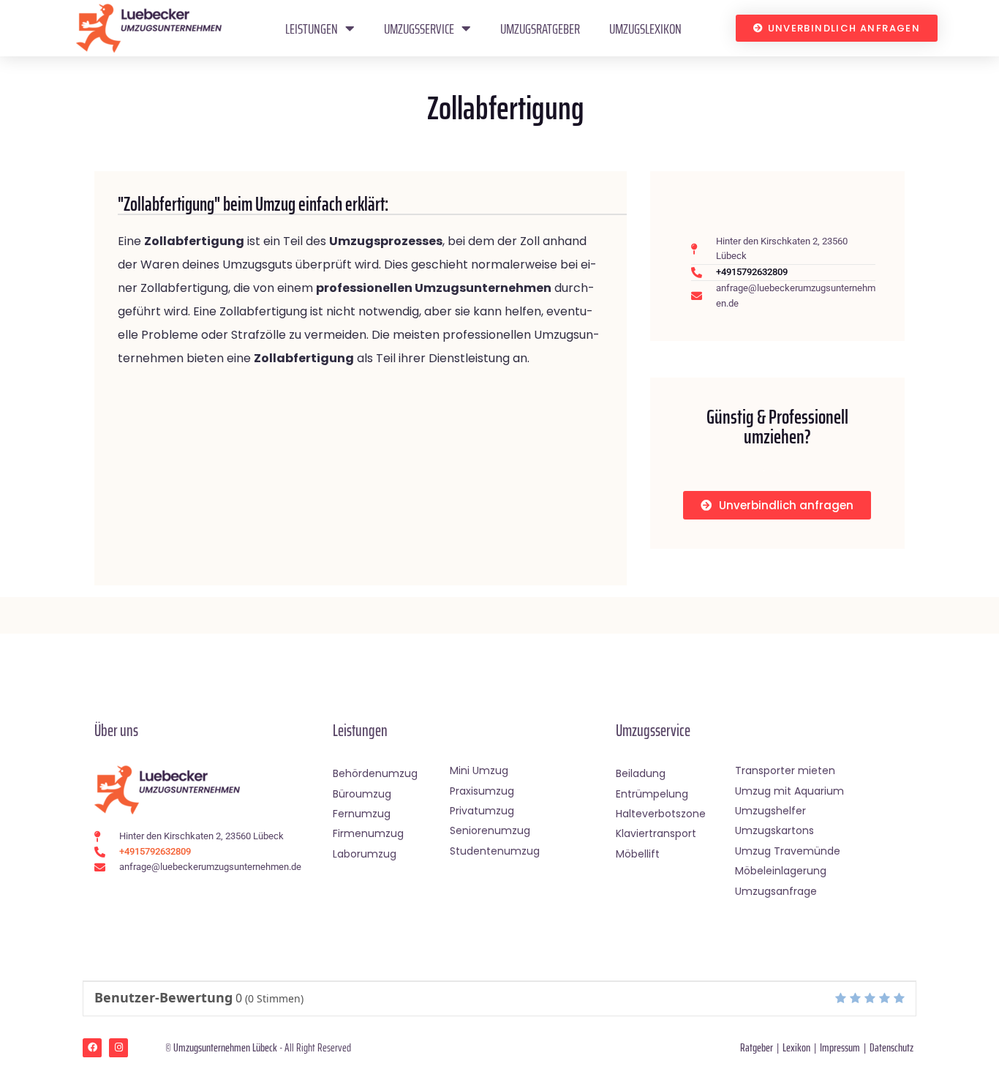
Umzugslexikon (645, 28)
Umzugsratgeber (540, 28)
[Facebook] (92, 1047)
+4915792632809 (752, 271)
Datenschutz (891, 1047)
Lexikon (796, 1047)
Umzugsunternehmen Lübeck (225, 1047)
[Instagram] (118, 1047)
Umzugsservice (419, 28)
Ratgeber (756, 1047)
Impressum (840, 1047)
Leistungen (311, 28)
